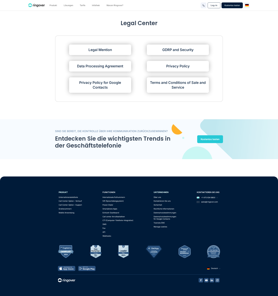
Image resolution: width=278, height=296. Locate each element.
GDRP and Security (178, 50)
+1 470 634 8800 (208, 197)
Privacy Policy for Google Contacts (100, 85)
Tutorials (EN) (159, 223)
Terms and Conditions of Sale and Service (178, 85)
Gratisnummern (65, 209)
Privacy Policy (178, 66)
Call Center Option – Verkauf (70, 201)
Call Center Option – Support (70, 205)
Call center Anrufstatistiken (114, 216)
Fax (104, 228)
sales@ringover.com (209, 202)
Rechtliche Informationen (164, 209)
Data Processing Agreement (100, 66)
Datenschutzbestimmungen (165, 213)
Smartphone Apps (110, 209)
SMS (104, 224)
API (104, 232)
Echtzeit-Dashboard (111, 213)
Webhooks (107, 236)
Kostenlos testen (232, 5)
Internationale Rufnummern (114, 197)
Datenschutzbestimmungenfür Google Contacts (165, 217)
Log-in (214, 5)
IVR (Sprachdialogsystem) (113, 201)
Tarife (82, 5)
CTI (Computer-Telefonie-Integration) (118, 220)
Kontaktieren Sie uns (162, 201)
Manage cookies (160, 227)
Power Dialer (108, 205)
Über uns (157, 197)
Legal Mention (100, 50)
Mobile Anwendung (66, 213)
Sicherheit (158, 205)
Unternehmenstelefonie (68, 197)
